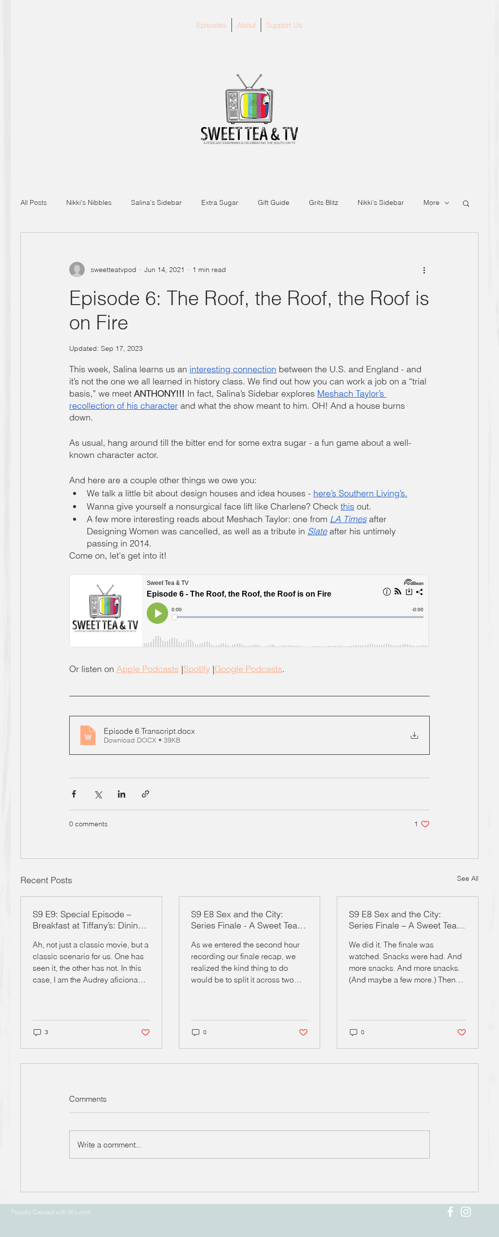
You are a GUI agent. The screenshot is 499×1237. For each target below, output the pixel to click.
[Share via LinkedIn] (121, 794)
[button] (466, 203)
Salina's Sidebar (156, 202)
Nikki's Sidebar (381, 202)
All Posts (33, 202)
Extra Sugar (219, 202)
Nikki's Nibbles (89, 202)
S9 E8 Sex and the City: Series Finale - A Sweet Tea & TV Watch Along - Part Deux (248, 920)
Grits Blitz (323, 202)
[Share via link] (145, 794)
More (431, 202)
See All (468, 878)
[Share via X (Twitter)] (97, 794)
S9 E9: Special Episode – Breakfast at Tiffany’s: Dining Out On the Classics (88, 920)
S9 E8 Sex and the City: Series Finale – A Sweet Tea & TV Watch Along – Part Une (407, 920)
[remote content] (249, 611)
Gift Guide (273, 202)
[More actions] (424, 269)
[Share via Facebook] (73, 794)
